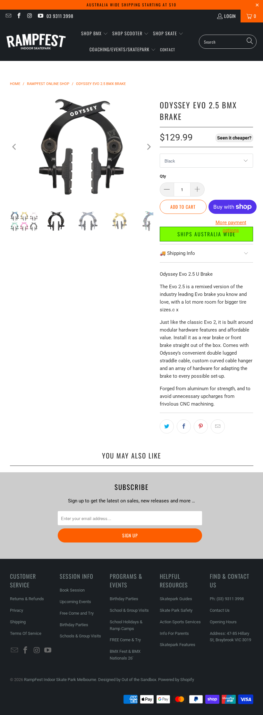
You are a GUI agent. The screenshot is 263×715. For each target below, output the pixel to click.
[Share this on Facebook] (184, 426)
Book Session (72, 590)
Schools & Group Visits (80, 636)
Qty (163, 176)
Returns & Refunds (27, 598)
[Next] (148, 147)
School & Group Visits (129, 610)
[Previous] (15, 147)
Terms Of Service (25, 633)
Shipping (18, 621)
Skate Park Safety (176, 610)
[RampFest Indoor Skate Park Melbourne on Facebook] (19, 16)
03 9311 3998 (60, 16)
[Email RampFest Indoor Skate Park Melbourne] (8, 16)
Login (230, 16)
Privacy (16, 610)
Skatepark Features (177, 644)
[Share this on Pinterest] (201, 426)
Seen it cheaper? (234, 137)
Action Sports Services (180, 621)
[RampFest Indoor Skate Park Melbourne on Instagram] (29, 16)
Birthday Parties (74, 624)
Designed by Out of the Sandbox (127, 679)
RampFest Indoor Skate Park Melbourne (60, 679)
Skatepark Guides (176, 598)
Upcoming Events (75, 601)
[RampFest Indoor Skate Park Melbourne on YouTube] (40, 16)
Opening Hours (223, 621)
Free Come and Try (77, 613)
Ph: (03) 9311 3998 (227, 598)
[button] (94, 34)
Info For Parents (174, 633)
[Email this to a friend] (218, 426)
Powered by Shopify (176, 679)
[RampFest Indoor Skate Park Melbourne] (36, 42)
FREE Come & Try (125, 639)
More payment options (231, 226)
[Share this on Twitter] (167, 426)
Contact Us (220, 610)
